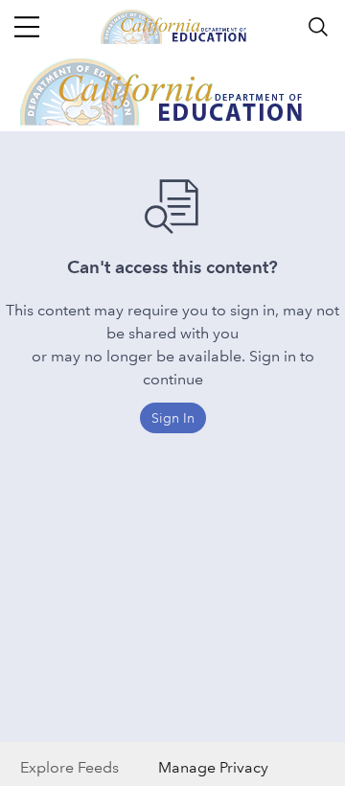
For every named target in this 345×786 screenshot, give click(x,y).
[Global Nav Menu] (27, 27)
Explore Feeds (69, 767)
